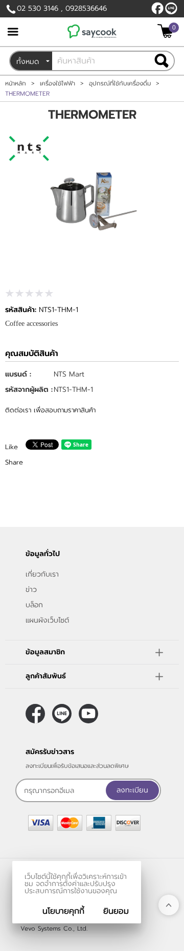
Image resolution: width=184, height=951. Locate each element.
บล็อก (34, 605)
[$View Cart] (166, 31)
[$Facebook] (157, 8)
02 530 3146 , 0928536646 (62, 8)
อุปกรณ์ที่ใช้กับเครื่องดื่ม (120, 83)
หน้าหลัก (15, 83)
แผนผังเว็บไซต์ (47, 620)
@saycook (171, 8)
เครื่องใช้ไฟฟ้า (57, 83)
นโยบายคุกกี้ (63, 911)
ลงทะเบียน (132, 790)
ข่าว (31, 589)
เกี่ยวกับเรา (42, 574)
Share (14, 462)
